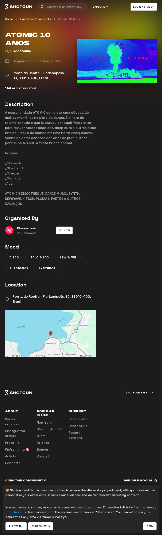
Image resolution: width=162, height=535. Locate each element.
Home (9, 19)
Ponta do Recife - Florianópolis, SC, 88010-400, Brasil (52, 299)
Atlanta (43, 442)
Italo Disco (39, 257)
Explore (99, 6)
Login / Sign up (143, 6)
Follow (64, 230)
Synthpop (47, 268)
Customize (39, 526)
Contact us (78, 426)
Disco (14, 257)
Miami (41, 436)
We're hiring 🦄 (17, 449)
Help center (78, 419)
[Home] (18, 6)
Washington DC (49, 429)
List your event (137, 392)
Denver (42, 449)
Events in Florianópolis (35, 19)
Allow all (16, 526)
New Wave (67, 257)
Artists (10, 456)
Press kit (12, 442)
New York (44, 422)
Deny (150, 526)
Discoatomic (20, 51)
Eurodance (18, 268)
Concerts (12, 463)
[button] (64, 230)
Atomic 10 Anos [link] (69, 19)
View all (43, 456)
